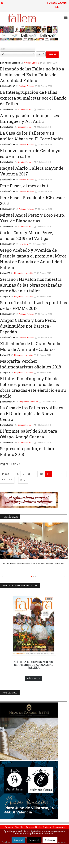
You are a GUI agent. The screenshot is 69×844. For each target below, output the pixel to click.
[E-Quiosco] (33, 33)
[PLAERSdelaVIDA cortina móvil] (33, 500)
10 (41, 474)
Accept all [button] (18, 840)
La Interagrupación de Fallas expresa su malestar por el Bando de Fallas (33, 97)
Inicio (5, 474)
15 (10, 480)
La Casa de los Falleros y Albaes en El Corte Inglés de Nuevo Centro (31, 413)
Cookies (9, 827)
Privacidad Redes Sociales (38, 827)
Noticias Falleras (26, 86)
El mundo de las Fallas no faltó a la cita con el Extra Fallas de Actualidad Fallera (32, 74)
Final (23, 480)
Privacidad (19, 827)
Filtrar (52, 54)
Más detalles (33, 678)
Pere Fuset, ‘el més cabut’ (24, 185)
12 (55, 474)
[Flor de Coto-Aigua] (33, 790)
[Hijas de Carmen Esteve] (33, 731)
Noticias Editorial (31, 63)
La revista (23, 244)
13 (62, 474)
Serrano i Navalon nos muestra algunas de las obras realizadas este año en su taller (31, 285)
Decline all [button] (34, 840)
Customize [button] (50, 840)
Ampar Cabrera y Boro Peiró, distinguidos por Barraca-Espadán (28, 326)
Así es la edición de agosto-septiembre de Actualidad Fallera (33, 664)
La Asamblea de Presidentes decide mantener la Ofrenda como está (34, 563)
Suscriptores (59, 827)
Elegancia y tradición (23, 273)
